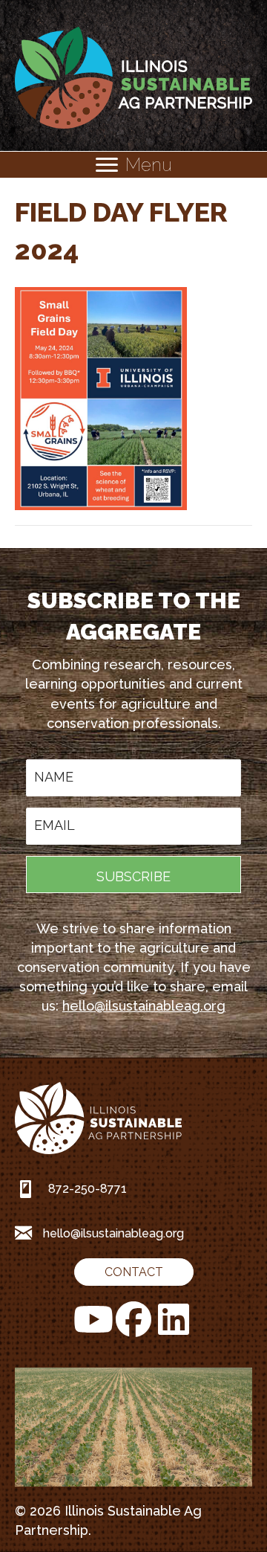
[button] (133, 874)
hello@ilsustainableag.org (143, 1006)
